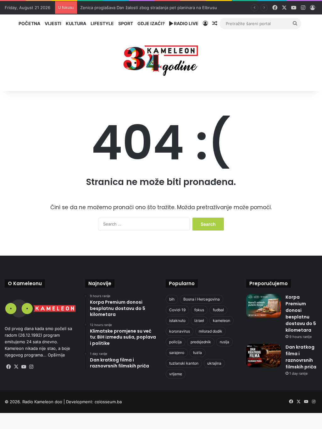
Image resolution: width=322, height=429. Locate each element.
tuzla (197, 352)
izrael (199, 320)
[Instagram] (31, 367)
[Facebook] (8, 367)
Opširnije (56, 354)
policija (175, 341)
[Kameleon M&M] (161, 59)
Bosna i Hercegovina (201, 299)
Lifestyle (102, 23)
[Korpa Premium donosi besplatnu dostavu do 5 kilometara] (263, 306)
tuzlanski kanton (183, 363)
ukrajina (214, 363)
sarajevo (176, 352)
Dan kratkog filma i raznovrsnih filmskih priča (301, 357)
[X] (16, 367)
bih (172, 299)
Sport (125, 23)
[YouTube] (23, 367)
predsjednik (201, 341)
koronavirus (179, 331)
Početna (29, 23)
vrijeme (175, 374)
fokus (199, 309)
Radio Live (185, 23)
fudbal (218, 309)
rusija (224, 341)
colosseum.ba (108, 401)
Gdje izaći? (151, 23)
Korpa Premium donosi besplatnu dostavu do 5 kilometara (301, 313)
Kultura (76, 23)
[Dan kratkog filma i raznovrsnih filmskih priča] (263, 355)
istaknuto (177, 320)
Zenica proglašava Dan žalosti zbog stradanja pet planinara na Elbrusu (148, 7)
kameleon (221, 320)
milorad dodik (210, 331)
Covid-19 (177, 309)
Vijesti (53, 23)
